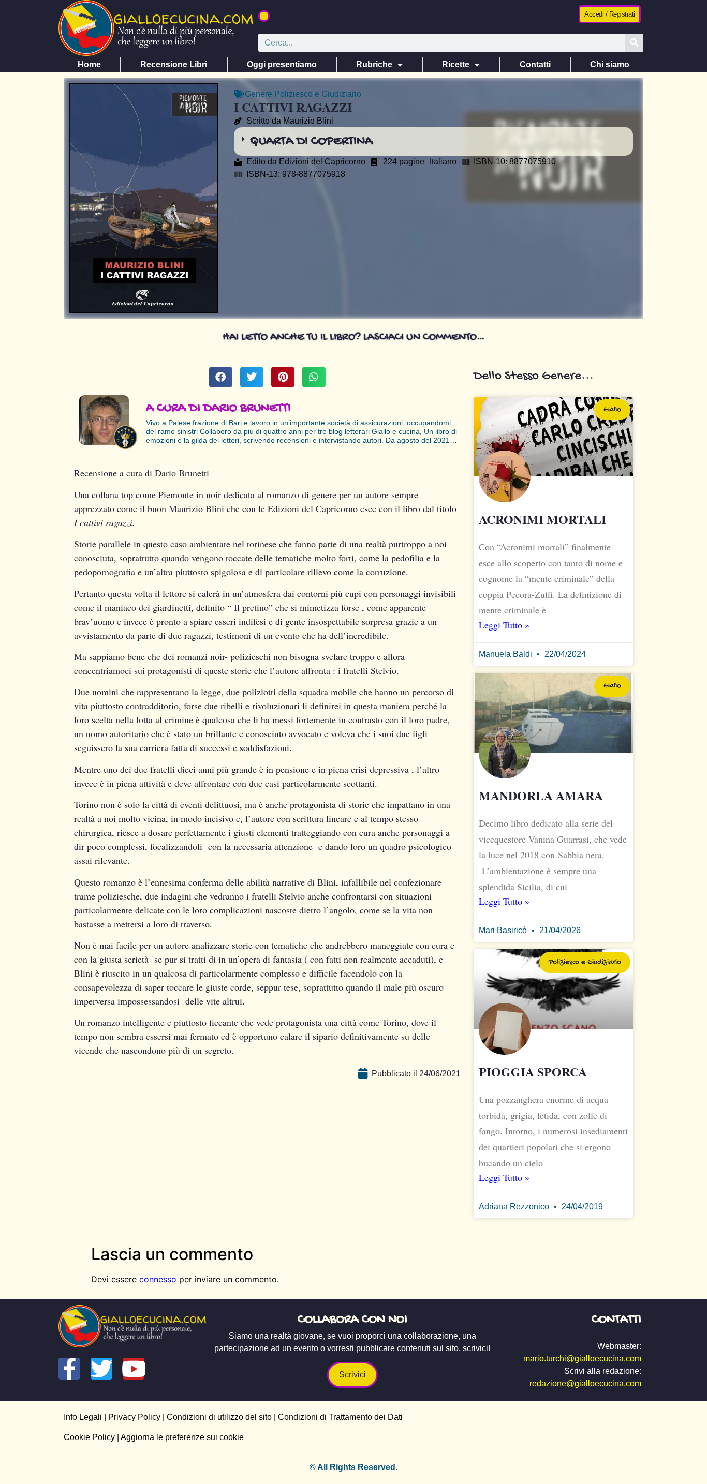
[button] (264, 16)
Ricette (455, 64)
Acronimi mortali (542, 519)
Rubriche (374, 64)
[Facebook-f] (69, 1369)
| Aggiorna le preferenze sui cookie (179, 1437)
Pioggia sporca (533, 1071)
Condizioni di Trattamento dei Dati (340, 1417)
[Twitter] (101, 1369)
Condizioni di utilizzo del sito (219, 1417)
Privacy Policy (134, 1417)
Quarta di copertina (311, 141)
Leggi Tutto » (504, 625)
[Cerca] (634, 43)
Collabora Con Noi (352, 1319)
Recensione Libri (173, 64)
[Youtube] (133, 1369)
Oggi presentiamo (282, 64)
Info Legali (83, 1417)
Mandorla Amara (541, 795)
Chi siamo (609, 64)
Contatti (535, 64)
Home (89, 64)
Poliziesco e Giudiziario (317, 93)
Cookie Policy (89, 1437)
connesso (157, 1279)
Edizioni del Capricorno (322, 161)
